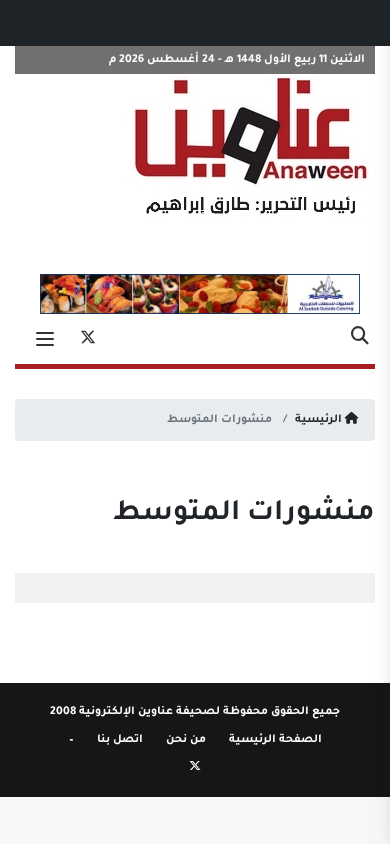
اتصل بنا (120, 740)
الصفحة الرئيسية (275, 740)
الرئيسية (320, 420)
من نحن (186, 740)
